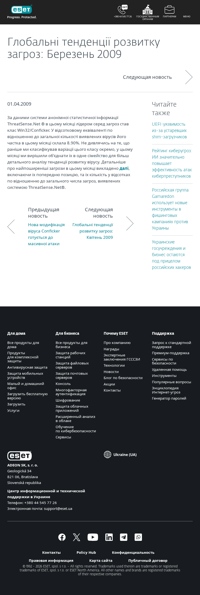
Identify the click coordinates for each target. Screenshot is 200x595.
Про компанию (117, 342)
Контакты (112, 390)
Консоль (63, 383)
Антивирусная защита (27, 367)
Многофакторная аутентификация (71, 391)
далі (124, 168)
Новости (111, 371)
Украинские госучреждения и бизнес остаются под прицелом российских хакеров (171, 255)
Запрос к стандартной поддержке (171, 344)
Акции (109, 384)
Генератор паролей (169, 398)
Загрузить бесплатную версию (27, 395)
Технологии (114, 365)
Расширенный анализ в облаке (75, 418)
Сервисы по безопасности (164, 361)
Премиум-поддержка (170, 352)
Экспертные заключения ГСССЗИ (122, 357)
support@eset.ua (58, 508)
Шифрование (68, 400)
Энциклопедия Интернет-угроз (166, 389)
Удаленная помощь (169, 369)
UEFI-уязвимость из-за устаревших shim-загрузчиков (169, 130)
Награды (111, 348)
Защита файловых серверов (72, 365)
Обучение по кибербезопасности (76, 428)
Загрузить (16, 404)
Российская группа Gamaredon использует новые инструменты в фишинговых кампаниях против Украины (170, 209)
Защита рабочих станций (70, 354)
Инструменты (164, 375)
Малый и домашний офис (25, 385)
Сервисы (63, 436)
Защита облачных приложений (72, 408)
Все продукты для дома (23, 344)
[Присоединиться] (138, 539)
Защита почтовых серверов (72, 375)
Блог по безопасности (123, 377)
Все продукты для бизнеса (71, 344)
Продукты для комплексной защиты (23, 356)
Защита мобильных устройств (25, 375)
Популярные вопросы (171, 381)
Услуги (13, 410)
